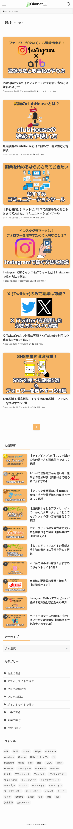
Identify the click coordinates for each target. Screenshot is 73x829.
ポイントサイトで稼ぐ (20, 704)
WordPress (40, 768)
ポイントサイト (33, 791)
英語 (57, 797)
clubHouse (50, 751)
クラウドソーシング (50, 780)
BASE (15, 751)
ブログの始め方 (16, 689)
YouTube (54, 768)
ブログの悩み (15, 696)
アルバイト (39, 774)
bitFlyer (37, 751)
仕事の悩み (14, 712)
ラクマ (7, 797)
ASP (6, 751)
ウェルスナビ (10, 780)
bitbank (26, 751)
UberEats (8, 768)
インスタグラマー (57, 774)
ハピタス (23, 785)
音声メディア (23, 802)
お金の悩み (14, 673)
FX (53, 757)
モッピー (61, 791)
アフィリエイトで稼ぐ (20, 681)
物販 (49, 797)
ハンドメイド (38, 785)
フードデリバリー (12, 791)
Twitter (59, 763)
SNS (39, 763)
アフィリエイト (22, 774)
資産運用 (8, 802)
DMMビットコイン (39, 757)
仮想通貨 (19, 797)
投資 (40, 797)
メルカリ (49, 791)
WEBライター (24, 768)
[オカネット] (36, 4)
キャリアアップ (28, 780)
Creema (22, 757)
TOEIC (49, 763)
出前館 (31, 797)
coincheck (9, 757)
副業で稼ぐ (14, 720)
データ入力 (9, 785)
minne (21, 763)
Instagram (9, 763)
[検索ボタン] (68, 4)
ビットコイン (55, 785)
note (30, 763)
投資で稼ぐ (14, 727)
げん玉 (7, 774)
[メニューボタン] (4, 4)
